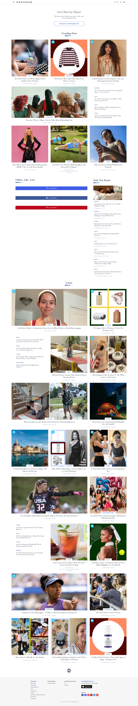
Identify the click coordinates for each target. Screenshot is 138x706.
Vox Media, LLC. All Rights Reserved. (71, 701)
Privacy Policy (34, 691)
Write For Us (33, 683)
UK (65, 683)
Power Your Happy (51, 683)
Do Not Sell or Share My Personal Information (38, 695)
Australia (66, 685)
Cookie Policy (33, 698)
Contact (32, 692)
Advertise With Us (34, 687)
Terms (32, 689)
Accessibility (33, 685)
